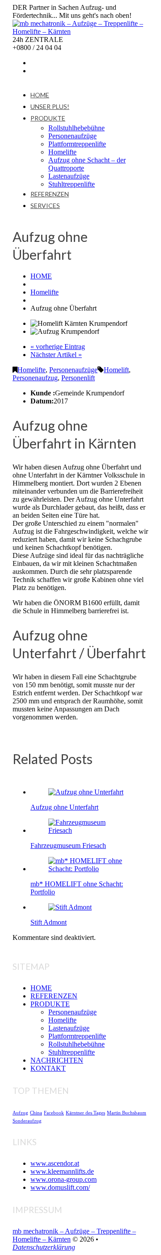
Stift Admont (48, 922)
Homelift (116, 370)
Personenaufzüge (72, 136)
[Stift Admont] (70, 907)
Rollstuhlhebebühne (76, 128)
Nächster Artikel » (56, 354)
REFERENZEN (49, 194)
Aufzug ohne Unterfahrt (64, 807)
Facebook (54, 1112)
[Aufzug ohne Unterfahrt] (85, 792)
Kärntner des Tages (85, 1112)
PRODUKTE (47, 118)
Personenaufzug (35, 378)
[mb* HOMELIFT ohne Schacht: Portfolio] (89, 869)
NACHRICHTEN (56, 1060)
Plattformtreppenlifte (77, 144)
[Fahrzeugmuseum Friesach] (89, 830)
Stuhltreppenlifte (71, 184)
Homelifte (62, 152)
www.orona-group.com (63, 1179)
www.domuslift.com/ (60, 1187)
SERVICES (45, 205)
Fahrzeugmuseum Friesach (68, 845)
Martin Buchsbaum (126, 1112)
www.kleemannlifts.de (62, 1171)
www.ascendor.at (54, 1163)
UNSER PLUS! (49, 106)
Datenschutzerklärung (44, 1247)
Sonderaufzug (27, 1120)
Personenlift (78, 378)
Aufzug (20, 1112)
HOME (39, 95)
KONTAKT (48, 1068)
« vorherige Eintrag (57, 346)
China (36, 1112)
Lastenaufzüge (68, 176)
